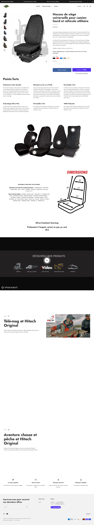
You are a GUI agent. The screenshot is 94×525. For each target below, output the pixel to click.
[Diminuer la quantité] (55, 63)
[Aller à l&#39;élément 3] (5, 28)
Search (39, 502)
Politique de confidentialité (8, 520)
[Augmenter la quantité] (60, 63)
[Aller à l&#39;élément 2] (5, 22)
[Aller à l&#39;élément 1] (5, 15)
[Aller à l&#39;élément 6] (5, 46)
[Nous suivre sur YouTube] (7, 514)
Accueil (38, 6)
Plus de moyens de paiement (82, 73)
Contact (56, 6)
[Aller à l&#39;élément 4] (5, 33)
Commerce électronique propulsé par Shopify (22, 518)
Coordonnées (17, 520)
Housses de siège (46, 6)
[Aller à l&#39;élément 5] (5, 39)
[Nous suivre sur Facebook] (4, 514)
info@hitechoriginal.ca (60, 503)
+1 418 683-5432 (59, 502)
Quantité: (55, 61)
